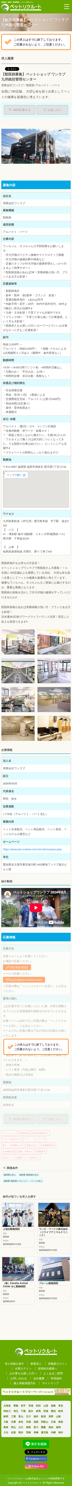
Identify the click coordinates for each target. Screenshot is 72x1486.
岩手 (23, 1405)
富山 (20, 1416)
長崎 (36, 1432)
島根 (6, 1427)
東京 (60, 1405)
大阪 (6, 1421)
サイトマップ (50, 1383)
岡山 (13, 1427)
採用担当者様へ (47, 1368)
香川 (36, 1427)
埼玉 (15, 1411)
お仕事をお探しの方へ (23, 1373)
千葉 (23, 1411)
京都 (28, 1421)
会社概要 (38, 1378)
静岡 (6, 1416)
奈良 (20, 1421)
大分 (6, 1432)
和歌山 (44, 1421)
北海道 (7, 1405)
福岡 (58, 1427)
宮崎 (28, 1432)
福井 (36, 1416)
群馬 (38, 1411)
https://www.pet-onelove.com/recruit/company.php (32, 849)
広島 (53, 1421)
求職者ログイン (57, 1363)
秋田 (38, 1405)
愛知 (53, 1411)
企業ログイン (23, 1368)
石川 (28, 1416)
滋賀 (36, 1421)
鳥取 (60, 1421)
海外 (60, 1432)
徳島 (28, 1427)
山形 (45, 1405)
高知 (51, 1427)
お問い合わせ (18, 1378)
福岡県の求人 (10, 1174)
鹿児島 (44, 1432)
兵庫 (13, 1421)
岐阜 (60, 1411)
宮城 (30, 1405)
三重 (13, 1416)
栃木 (30, 1411)
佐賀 (13, 1432)
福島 (53, 1405)
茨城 (45, 1411)
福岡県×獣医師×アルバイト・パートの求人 (23, 1180)
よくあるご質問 (53, 1373)
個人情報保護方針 (24, 1383)
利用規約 (56, 1378)
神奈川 (7, 1411)
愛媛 (43, 1427)
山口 (20, 1427)
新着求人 (36, 1363)
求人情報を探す (14, 1363)
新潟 (43, 1416)
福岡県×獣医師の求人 (29, 1174)
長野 (51, 1416)
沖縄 (53, 1432)
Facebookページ (37, 1458)
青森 (15, 1405)
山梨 (58, 1416)
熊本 (20, 1432)
